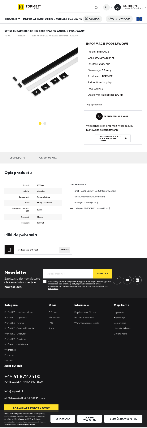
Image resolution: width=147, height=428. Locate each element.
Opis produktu (17, 158)
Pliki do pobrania (48, 158)
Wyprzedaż (9, 349)
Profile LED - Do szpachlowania (19, 328)
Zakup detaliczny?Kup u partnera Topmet (109, 138)
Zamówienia (120, 322)
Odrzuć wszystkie (89, 418)
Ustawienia (62, 418)
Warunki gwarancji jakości (86, 322)
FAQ (51, 322)
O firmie (53, 312)
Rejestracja (119, 317)
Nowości (8, 360)
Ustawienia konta (122, 328)
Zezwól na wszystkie (123, 418)
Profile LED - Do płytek (15, 333)
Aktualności (54, 317)
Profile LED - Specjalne (15, 339)
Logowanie (119, 312)
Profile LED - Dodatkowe (16, 344)
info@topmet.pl (13, 391)
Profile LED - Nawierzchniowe (18, 312)
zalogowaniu (111, 129)
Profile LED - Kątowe (14, 322)
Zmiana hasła (120, 333)
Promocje (9, 355)
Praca (51, 328)
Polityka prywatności (84, 317)
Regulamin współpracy (85, 312)
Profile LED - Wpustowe (15, 317)
